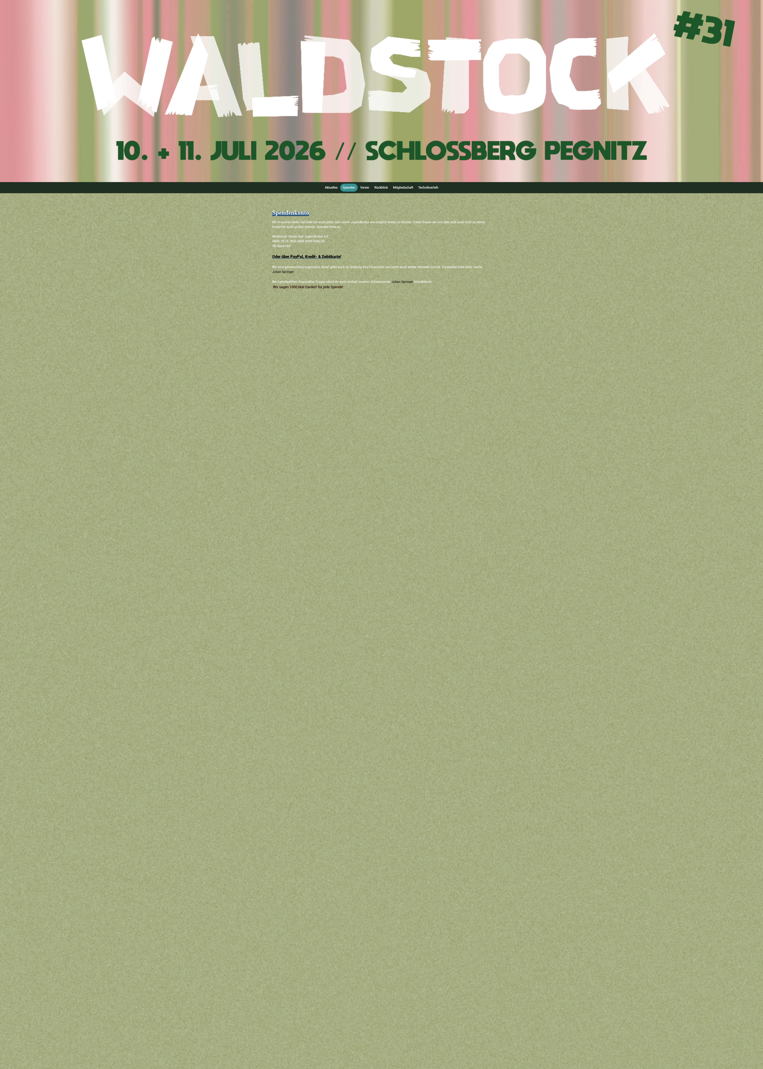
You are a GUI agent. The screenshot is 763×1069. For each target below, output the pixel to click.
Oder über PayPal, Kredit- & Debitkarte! (306, 256)
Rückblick (381, 187)
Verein (364, 187)
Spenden (349, 187)
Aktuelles (331, 187)
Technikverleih (428, 187)
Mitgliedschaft (403, 187)
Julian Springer (283, 272)
